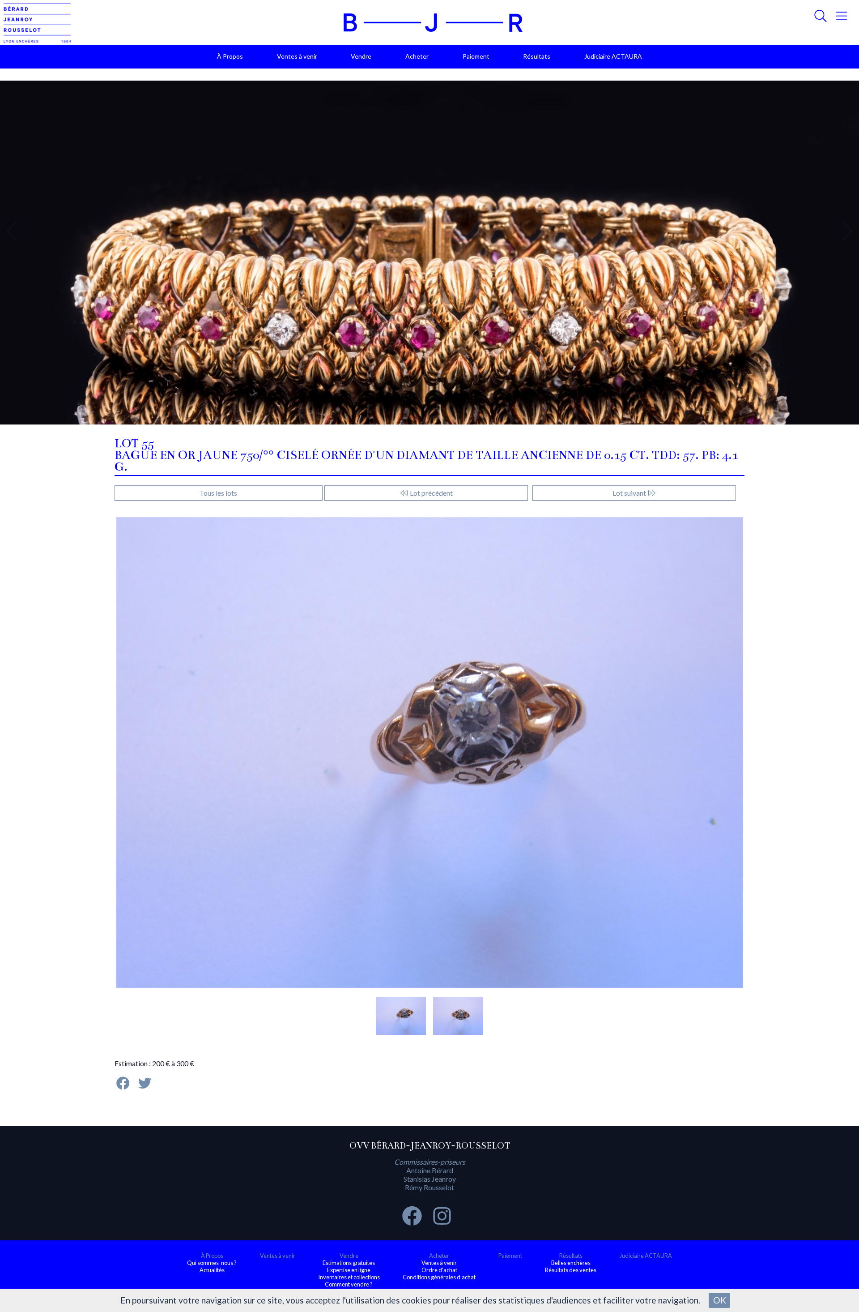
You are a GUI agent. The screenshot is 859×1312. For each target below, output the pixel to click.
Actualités (212, 1269)
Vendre (361, 56)
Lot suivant (629, 493)
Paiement (476, 56)
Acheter (417, 56)
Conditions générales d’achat (439, 1277)
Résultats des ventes (570, 1269)
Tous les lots (218, 493)
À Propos (230, 56)
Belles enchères (571, 1262)
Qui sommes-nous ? (212, 1262)
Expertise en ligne (348, 1269)
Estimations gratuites (349, 1262)
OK (719, 1300)
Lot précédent (430, 493)
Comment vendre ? (349, 1284)
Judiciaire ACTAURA (613, 56)
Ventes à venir (297, 56)
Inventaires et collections (349, 1277)
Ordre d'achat (439, 1269)
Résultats (536, 56)
